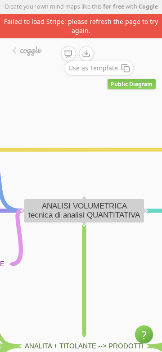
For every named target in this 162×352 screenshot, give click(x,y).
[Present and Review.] (68, 54)
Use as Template (93, 68)
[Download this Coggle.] (86, 53)
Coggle (148, 6)
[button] (144, 334)
